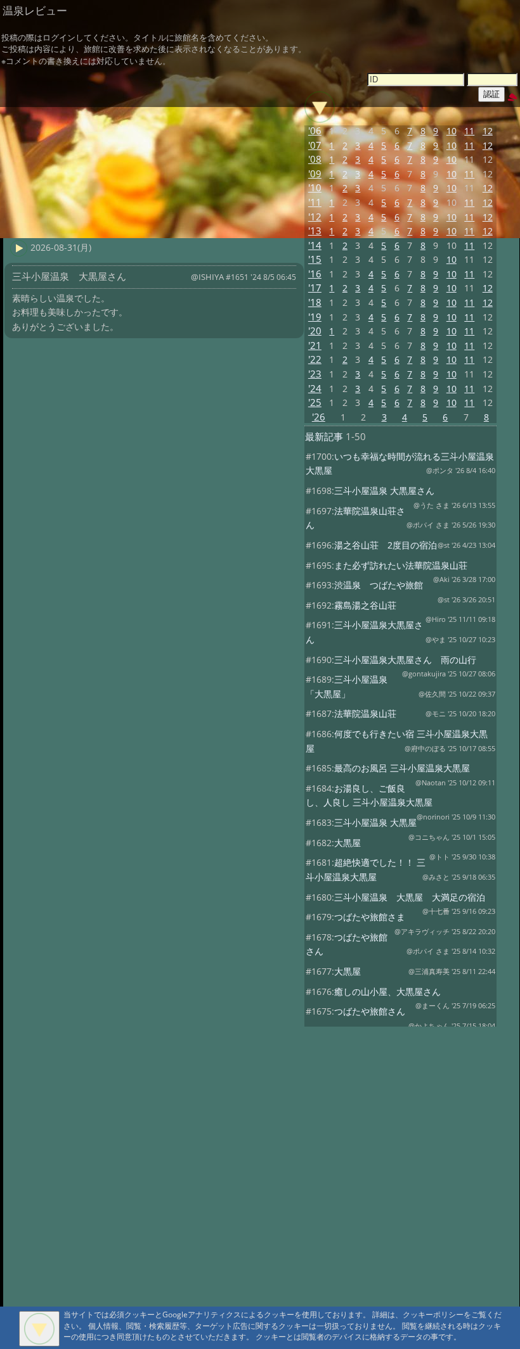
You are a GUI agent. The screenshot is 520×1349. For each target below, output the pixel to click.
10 (451, 131)
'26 (318, 417)
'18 (315, 302)
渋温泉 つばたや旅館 (378, 585)
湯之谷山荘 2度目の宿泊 (385, 545)
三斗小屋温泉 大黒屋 (375, 822)
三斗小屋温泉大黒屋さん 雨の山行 (405, 660)
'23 (315, 374)
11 (469, 131)
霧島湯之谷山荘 (365, 605)
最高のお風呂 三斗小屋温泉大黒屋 (402, 768)
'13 (315, 231)
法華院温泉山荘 (365, 713)
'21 (315, 345)
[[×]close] (39, 1329)
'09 (315, 173)
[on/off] (319, 107)
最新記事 (324, 436)
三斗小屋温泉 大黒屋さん (384, 490)
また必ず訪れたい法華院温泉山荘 (400, 565)
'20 (315, 331)
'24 (315, 388)
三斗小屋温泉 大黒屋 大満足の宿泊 (409, 897)
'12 (315, 217)
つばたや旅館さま (369, 917)
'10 (315, 187)
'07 (315, 145)
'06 (315, 130)
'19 (315, 317)
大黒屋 (347, 843)
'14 (315, 245)
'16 (315, 274)
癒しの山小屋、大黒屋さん (387, 991)
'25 (315, 402)
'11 (315, 202)
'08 (315, 159)
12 (488, 131)
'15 (315, 259)
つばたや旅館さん (369, 1011)
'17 (315, 287)
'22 (315, 359)
